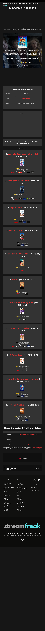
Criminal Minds (19, 499)
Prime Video (28, 3)
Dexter (18, 509)
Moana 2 (5, 484)
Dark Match (6, 510)
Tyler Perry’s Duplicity (7, 503)
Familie (9, 28)
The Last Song (17, 405)
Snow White (6, 496)
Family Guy (19, 483)
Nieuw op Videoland (34, 486)
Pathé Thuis (18, 3)
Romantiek (13, 28)
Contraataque (6, 505)
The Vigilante (6, 499)
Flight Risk (5, 491)
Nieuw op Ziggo (34, 487)
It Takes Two (16, 355)
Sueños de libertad (20, 507)
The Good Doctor (20, 496)
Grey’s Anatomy (20, 484)
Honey (15, 279)
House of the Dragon (21, 506)
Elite (18, 495)
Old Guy (5, 502)
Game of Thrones (20, 492)
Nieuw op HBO (33, 488)
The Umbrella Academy (21, 502)
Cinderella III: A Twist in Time (24, 379)
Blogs (36, 3)
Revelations (6, 509)
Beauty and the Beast (18, 181)
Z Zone (5, 501)
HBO (8, 3)
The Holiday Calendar (18, 254)
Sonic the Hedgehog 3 (7, 483)
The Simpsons (19, 485)
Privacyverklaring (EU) (12, 533)
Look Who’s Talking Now (20, 302)
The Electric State (7, 495)
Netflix (5, 3)
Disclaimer (38, 533)
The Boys (19, 491)
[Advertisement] (22, 18)
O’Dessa (5, 498)
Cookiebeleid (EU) (26, 533)
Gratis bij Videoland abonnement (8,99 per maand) (29, 434)
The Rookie (19, 505)
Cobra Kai (19, 503)
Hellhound (5, 506)
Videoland (12, 3)
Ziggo (33, 3)
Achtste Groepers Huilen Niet (23, 154)
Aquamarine (16, 207)
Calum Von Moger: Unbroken (11, 469)
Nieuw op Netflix (34, 484)
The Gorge (5, 490)
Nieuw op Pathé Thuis (35, 490)
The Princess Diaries (18, 328)
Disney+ (23, 3)
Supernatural (19, 487)
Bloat (4, 511)
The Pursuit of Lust (7, 507)
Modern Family (19, 498)
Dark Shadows (19, 510)
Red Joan (36, 468)
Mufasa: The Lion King (8, 485)
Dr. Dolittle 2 (15, 230)
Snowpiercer (19, 501)
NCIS (18, 494)
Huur (29, 436)
